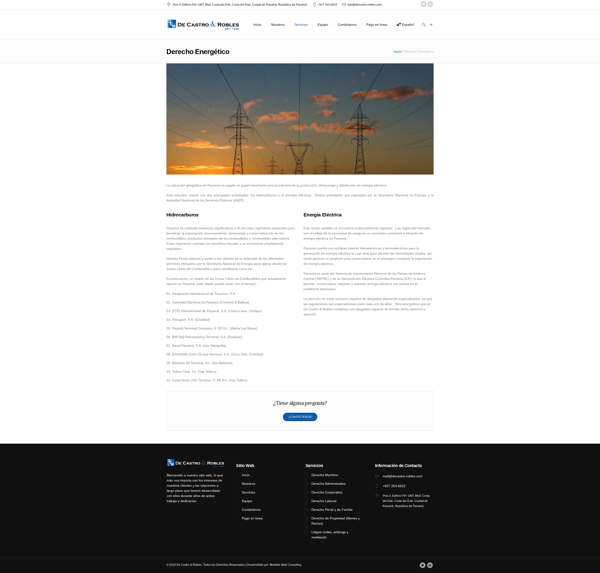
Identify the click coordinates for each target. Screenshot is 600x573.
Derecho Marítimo (324, 475)
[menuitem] (405, 24)
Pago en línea (252, 518)
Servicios (248, 492)
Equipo (247, 501)
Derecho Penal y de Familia (331, 509)
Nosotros (248, 483)
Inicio (397, 51)
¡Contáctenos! (300, 417)
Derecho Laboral (323, 501)
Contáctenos (251, 509)
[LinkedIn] (430, 4)
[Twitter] (423, 4)
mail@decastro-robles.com (364, 4)
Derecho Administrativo (328, 483)
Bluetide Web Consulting (285, 564)
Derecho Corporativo (326, 492)
